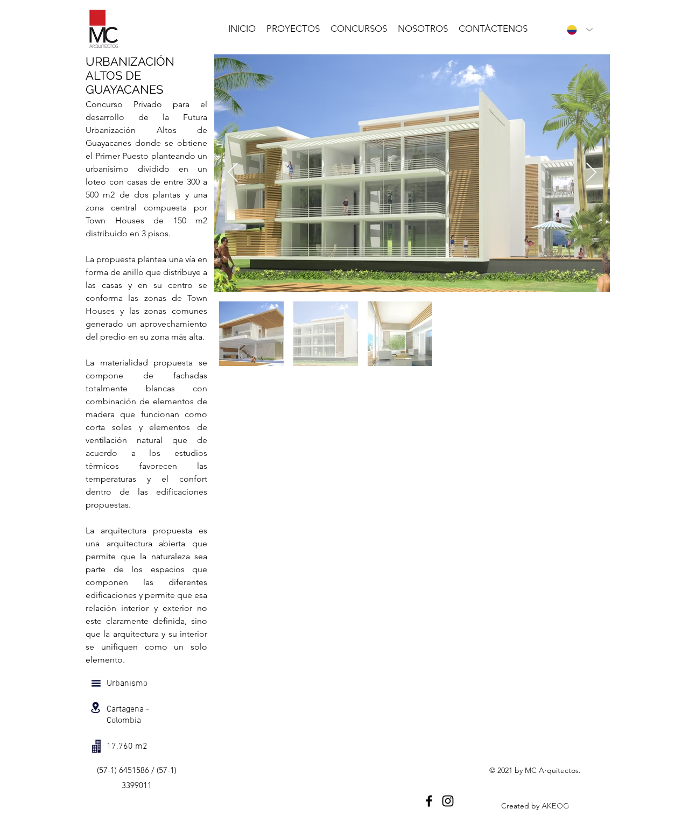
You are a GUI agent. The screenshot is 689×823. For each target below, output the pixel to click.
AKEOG (555, 806)
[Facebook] (429, 800)
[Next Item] (591, 173)
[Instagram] (447, 800)
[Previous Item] (233, 173)
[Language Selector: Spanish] (577, 29)
